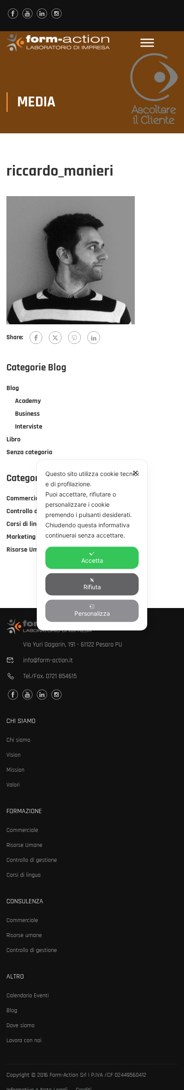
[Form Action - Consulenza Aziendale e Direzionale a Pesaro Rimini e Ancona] (58, 42)
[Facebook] (36, 337)
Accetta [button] (92, 560)
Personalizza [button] (92, 613)
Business (27, 413)
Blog (12, 388)
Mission (15, 770)
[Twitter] (55, 337)
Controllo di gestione (35, 511)
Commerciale (25, 498)
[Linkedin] (42, 13)
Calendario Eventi (27, 995)
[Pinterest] (74, 337)
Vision (13, 755)
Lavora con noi (24, 1040)
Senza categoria (29, 452)
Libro (13, 439)
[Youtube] (27, 13)
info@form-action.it (48, 660)
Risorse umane (24, 935)
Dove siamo (20, 1025)
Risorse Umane (27, 549)
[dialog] (92, 545)
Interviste (28, 426)
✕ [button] (135, 472)
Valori (13, 785)
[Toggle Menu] (147, 42)
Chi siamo (18, 740)
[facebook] (12, 13)
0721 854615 (61, 676)
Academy (28, 401)
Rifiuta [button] (92, 586)
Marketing (21, 536)
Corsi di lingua (26, 524)
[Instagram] (56, 13)
